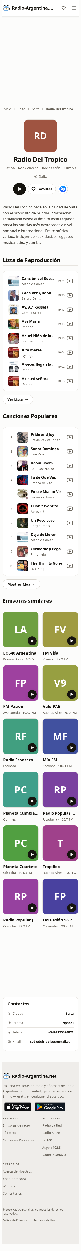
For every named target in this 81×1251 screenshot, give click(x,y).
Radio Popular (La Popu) (20, 920)
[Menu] (73, 8)
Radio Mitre (51, 1133)
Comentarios (12, 1193)
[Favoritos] (63, 8)
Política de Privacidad (16, 1220)
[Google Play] (50, 1106)
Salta (21, 109)
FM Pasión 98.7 (57, 920)
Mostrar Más (18, 584)
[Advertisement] (40, 62)
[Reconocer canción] (63, 189)
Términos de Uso (44, 1220)
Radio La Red (52, 1125)
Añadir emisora (14, 1179)
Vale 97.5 (51, 706)
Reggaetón (51, 168)
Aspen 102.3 (51, 1147)
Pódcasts (9, 1133)
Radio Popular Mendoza (60, 813)
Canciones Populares (18, 1140)
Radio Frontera (18, 759)
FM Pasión (13, 706)
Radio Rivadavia (54, 1155)
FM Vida (50, 653)
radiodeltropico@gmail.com (52, 1041)
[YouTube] (70, 281)
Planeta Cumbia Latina (20, 813)
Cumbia (70, 168)
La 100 (47, 1140)
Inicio (7, 109)
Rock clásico (28, 168)
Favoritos (44, 189)
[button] (21, 629)
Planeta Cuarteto (20, 866)
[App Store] (18, 1106)
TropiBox (51, 866)
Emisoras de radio (16, 1125)
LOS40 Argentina (19, 653)
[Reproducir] (19, 189)
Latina (9, 168)
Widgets (9, 1186)
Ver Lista (15, 399)
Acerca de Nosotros (17, 1171)
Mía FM (50, 759)
